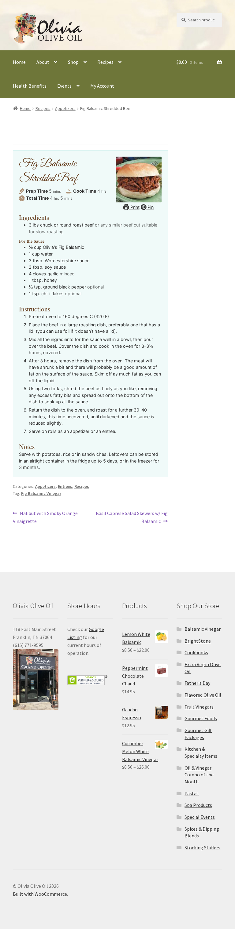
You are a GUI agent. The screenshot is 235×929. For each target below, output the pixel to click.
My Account (102, 86)
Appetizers (65, 108)
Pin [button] (150, 207)
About (42, 62)
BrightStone (198, 641)
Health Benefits (30, 86)
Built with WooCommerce (40, 894)
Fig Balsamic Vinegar (41, 493)
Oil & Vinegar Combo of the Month (199, 775)
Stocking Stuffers (202, 847)
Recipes (105, 62)
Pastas (192, 793)
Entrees (65, 486)
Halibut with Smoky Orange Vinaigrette (45, 517)
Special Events (200, 817)
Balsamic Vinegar (203, 629)
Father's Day (197, 683)
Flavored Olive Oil (203, 695)
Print (134, 207)
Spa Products (198, 805)
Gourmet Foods (201, 718)
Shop (73, 62)
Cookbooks (196, 652)
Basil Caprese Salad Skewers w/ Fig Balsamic (131, 517)
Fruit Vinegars (199, 707)
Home (19, 62)
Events (64, 86)
